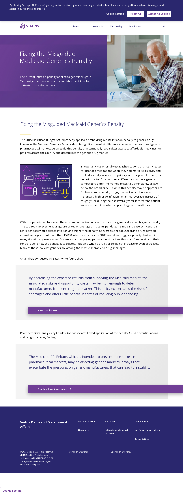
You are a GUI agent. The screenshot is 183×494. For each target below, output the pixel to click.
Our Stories (135, 26)
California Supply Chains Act (148, 430)
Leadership (97, 26)
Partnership (116, 26)
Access (76, 26)
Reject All (135, 13)
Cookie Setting (142, 439)
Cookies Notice (82, 430)
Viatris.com (110, 421)
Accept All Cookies (159, 13)
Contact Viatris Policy (85, 421)
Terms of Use (141, 421)
